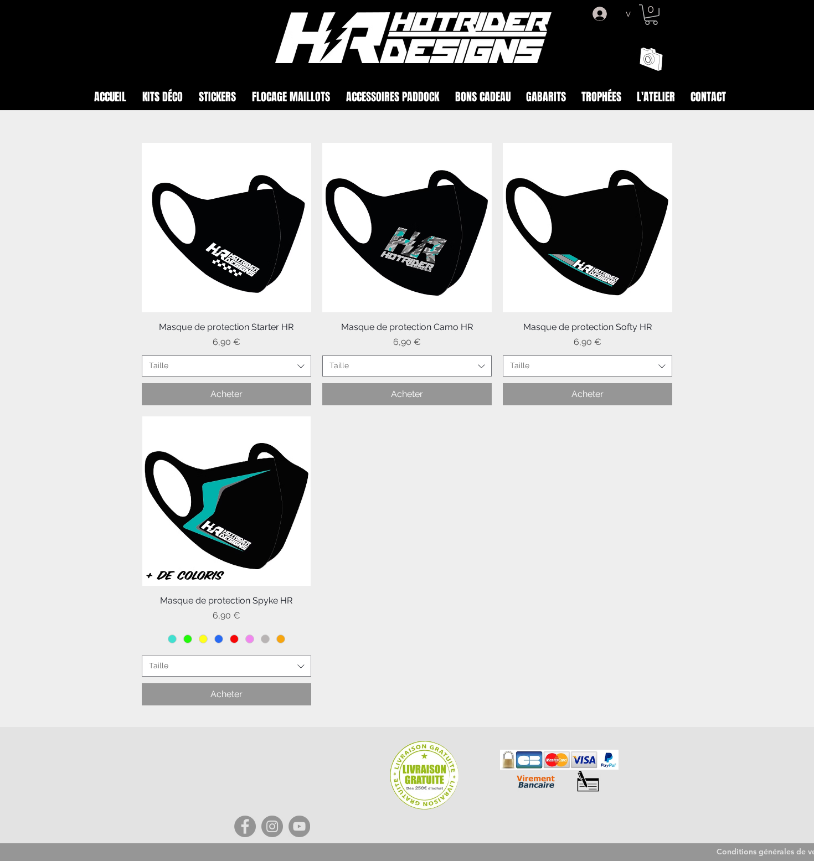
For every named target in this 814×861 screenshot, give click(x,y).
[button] (651, 14)
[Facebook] (245, 826)
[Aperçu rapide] (226, 227)
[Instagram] (272, 826)
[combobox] (226, 366)
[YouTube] (299, 826)
